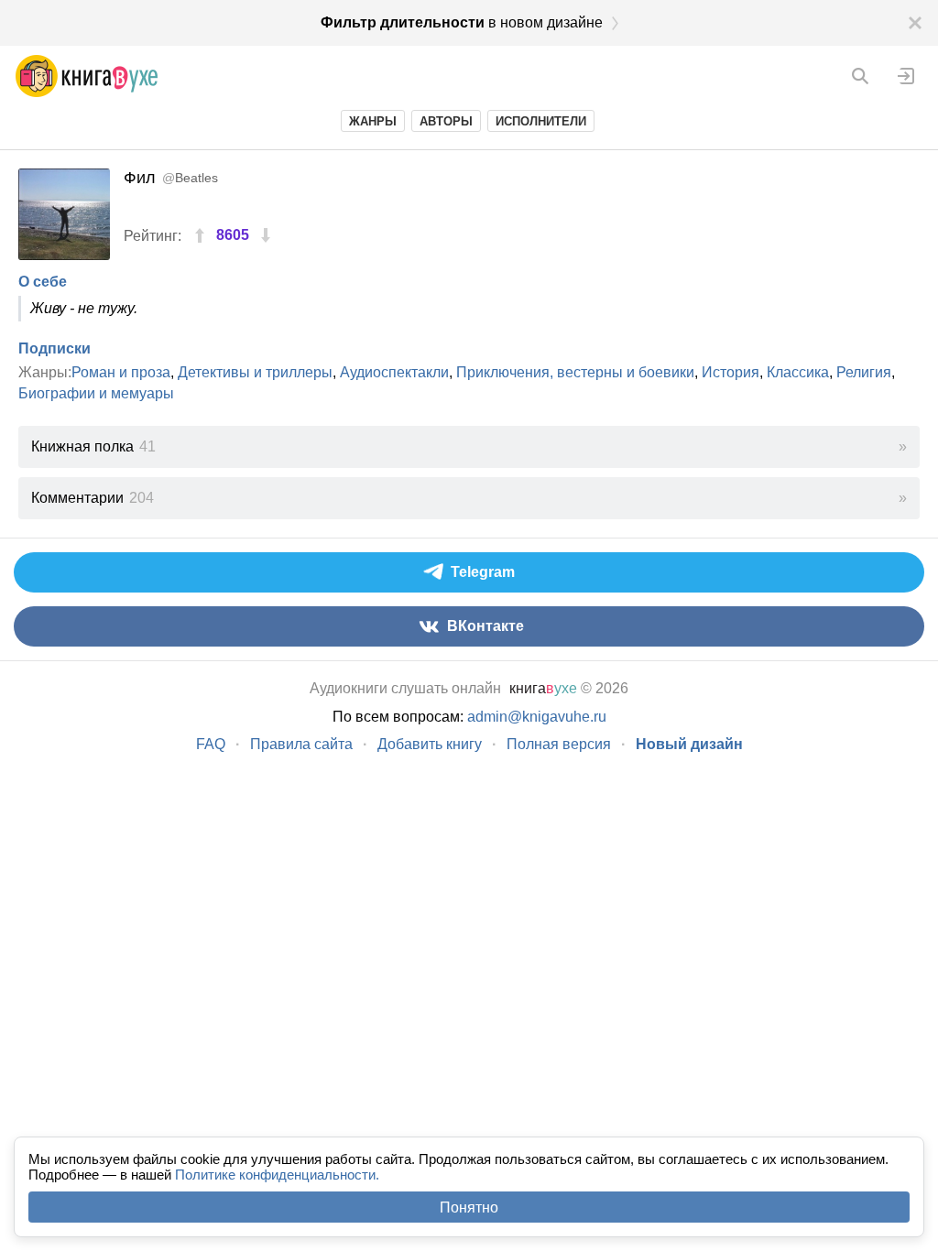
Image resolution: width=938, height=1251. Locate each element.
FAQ (210, 744)
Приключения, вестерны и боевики (575, 372)
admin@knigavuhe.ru (536, 716)
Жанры (373, 121)
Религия (863, 372)
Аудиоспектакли (394, 372)
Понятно (469, 1207)
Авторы (446, 121)
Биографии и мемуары (96, 393)
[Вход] (906, 76)
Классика (798, 372)
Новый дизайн (689, 744)
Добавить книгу (429, 744)
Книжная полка (93, 446)
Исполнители (541, 121)
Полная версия (559, 744)
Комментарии (92, 498)
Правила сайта (301, 744)
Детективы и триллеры (255, 372)
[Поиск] (860, 76)
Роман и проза (120, 372)
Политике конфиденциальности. (277, 1174)
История (730, 372)
